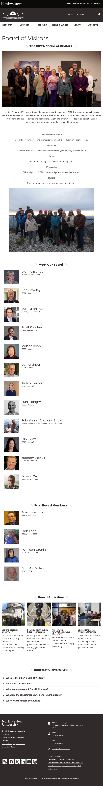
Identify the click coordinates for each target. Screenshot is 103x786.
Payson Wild (30, 476)
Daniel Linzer (30, 365)
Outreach (24, 25)
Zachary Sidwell (33, 458)
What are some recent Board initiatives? (27, 689)
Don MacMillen (32, 568)
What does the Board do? (19, 684)
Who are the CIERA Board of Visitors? (25, 678)
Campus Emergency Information (13, 744)
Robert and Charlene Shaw (41, 420)
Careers (5, 741)
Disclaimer (5, 734)
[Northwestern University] (11, 6)
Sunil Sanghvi (31, 402)
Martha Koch (31, 346)
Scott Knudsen (32, 327)
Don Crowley (30, 290)
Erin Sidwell (29, 439)
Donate (68, 4)
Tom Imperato (32, 512)
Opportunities (79, 4)
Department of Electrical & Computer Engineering (65, 763)
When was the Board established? (23, 701)
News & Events (60, 25)
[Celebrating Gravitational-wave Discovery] (64, 615)
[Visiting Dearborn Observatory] (13, 615)
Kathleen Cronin (33, 550)
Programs (42, 25)
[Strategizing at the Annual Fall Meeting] (89, 615)
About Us (93, 25)
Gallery (77, 25)
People (97, 4)
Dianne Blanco (32, 271)
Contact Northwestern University (13, 737)
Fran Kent (28, 531)
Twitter (17, 761)
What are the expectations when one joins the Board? (34, 695)
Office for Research (55, 756)
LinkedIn (23, 761)
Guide (89, 4)
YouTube (29, 761)
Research (7, 25)
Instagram (34, 761)
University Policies (8, 747)
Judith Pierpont (32, 383)
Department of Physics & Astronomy (61, 759)
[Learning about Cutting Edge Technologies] (39, 615)
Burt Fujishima (32, 309)
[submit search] (99, 14)
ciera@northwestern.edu (61, 749)
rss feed (5, 761)
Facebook (11, 761)
